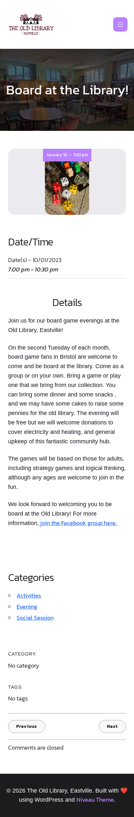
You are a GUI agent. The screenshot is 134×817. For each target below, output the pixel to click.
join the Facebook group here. (78, 523)
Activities (29, 595)
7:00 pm (80, 155)
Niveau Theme (95, 799)
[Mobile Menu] (120, 24)
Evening (27, 606)
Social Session (35, 617)
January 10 (56, 155)
